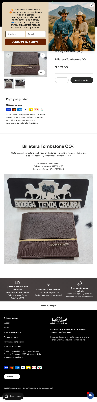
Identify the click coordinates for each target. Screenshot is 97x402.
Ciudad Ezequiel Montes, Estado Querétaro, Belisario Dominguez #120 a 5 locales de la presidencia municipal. (22, 354)
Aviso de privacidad (12, 346)
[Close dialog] (92, 5)
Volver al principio (48, 306)
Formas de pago (11, 337)
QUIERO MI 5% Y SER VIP (25, 41)
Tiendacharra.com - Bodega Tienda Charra (23, 388)
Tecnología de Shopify (46, 388)
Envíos (6, 327)
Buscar (7, 323)
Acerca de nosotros (12, 332)
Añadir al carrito (82, 80)
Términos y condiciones (14, 342)
